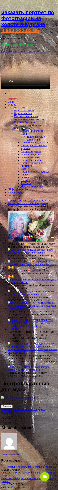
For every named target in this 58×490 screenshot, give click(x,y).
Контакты (13, 195)
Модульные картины (32, 186)
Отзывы (12, 104)
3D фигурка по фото (19, 189)
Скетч (24, 168)
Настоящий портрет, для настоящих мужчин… (28, 466)
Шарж (24, 133)
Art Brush (26, 183)
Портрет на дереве (31, 151)
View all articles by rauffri (11, 454)
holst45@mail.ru (15, 487)
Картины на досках (31, 154)
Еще (16, 128)
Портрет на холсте (24, 110)
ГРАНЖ (25, 177)
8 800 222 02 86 (20, 30)
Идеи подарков (16, 192)
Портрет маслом (23, 113)
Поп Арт (25, 180)
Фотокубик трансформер (28, 125)
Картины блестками (25, 122)
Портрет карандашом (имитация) (32, 164)
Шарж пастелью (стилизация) (36, 138)
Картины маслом (30, 157)
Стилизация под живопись (35, 142)
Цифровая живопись (32, 131)
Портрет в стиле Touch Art (35, 171)
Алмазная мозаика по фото (29, 119)
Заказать (7, 406)
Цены (11, 101)
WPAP (24, 174)
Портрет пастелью (31, 160)
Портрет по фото (17, 107)
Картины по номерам (26, 116)
